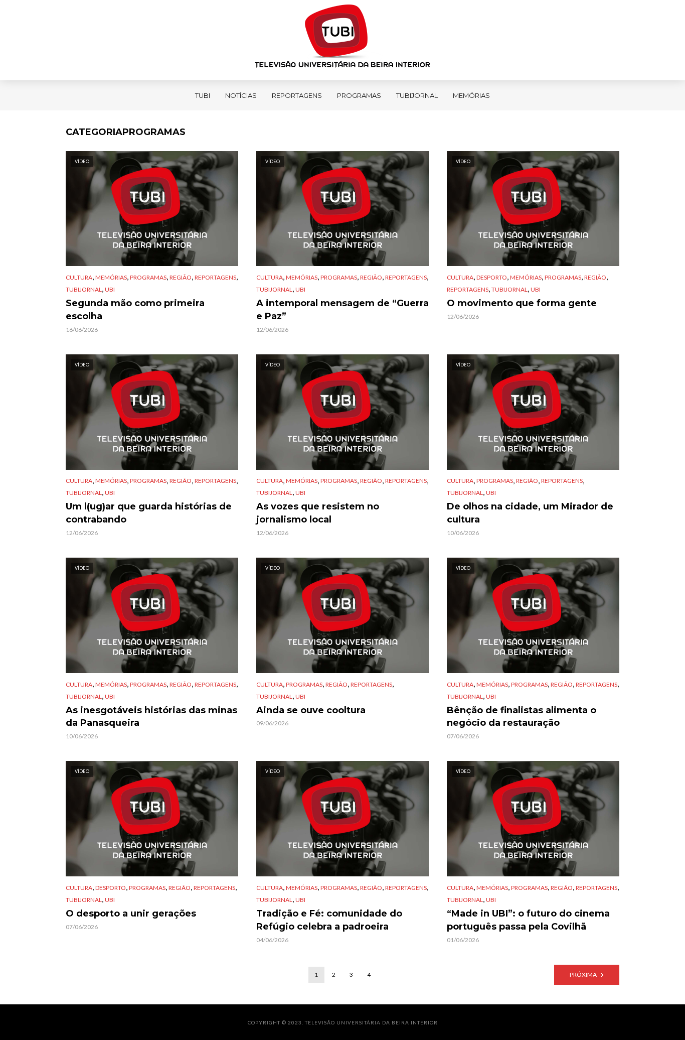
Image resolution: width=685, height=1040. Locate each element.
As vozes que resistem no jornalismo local (317, 513)
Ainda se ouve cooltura (311, 710)
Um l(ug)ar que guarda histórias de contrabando (149, 513)
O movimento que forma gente (522, 303)
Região (180, 277)
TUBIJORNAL (417, 95)
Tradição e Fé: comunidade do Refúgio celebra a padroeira (329, 920)
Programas (359, 95)
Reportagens (297, 95)
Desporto (491, 277)
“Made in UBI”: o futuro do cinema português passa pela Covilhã (528, 920)
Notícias (241, 95)
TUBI (202, 95)
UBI (110, 289)
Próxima (583, 974)
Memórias (471, 95)
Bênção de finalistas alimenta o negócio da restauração (521, 717)
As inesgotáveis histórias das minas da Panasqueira (151, 717)
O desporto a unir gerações (131, 913)
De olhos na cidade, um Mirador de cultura (530, 513)
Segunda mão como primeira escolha (135, 310)
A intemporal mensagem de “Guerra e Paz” (342, 310)
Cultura (79, 277)
